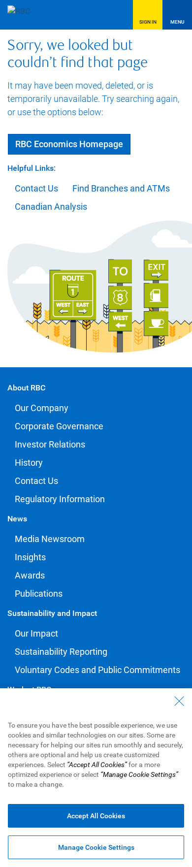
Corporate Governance (59, 426)
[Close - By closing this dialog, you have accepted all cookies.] (179, 701)
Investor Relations (50, 444)
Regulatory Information (60, 499)
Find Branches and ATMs (121, 188)
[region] (96, 777)
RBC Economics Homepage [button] (69, 144)
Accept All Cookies (96, 816)
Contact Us (36, 188)
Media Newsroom (50, 539)
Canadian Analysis (51, 206)
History (29, 462)
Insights (30, 557)
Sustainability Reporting (61, 651)
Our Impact (36, 633)
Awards (30, 575)
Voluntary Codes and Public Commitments (97, 670)
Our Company (41, 408)
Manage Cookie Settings (96, 847)
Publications (39, 593)
